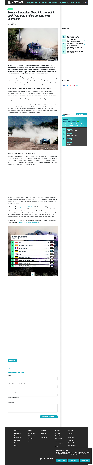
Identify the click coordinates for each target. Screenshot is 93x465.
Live (32, 2)
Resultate (38, 2)
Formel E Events (80, 114)
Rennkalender (71, 442)
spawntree (30, 441)
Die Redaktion (17, 433)
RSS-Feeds (57, 433)
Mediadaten (44, 437)
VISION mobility (31, 435)
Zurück (13, 360)
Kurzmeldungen (58, 438)
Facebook (64, 85)
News (28, 2)
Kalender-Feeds (72, 445)
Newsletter (77, 85)
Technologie (71, 437)
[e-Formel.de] (15, 2)
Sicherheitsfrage (12, 392)
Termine (56, 446)
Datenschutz (17, 442)
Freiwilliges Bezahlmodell (17, 436)
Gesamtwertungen (59, 443)
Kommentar (11, 402)
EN (86, 2)
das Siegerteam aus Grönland (24, 207)
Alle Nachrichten (58, 435)
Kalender (44, 2)
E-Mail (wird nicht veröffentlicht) (16, 384)
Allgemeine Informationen (71, 434)
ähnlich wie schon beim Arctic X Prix (17, 97)
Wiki (60, 2)
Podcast (78, 2)
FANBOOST (70, 440)
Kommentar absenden (48, 416)
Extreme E (65, 2)
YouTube (70, 85)
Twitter (67, 85)
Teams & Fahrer (53, 2)
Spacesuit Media (31, 433)
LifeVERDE (30, 438)
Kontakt (16, 445)
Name (10, 375)
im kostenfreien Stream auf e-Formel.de (28, 222)
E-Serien (72, 2)
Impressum (17, 440)
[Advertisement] (33, 180)
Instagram (74, 85)
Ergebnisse (57, 441)
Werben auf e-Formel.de (44, 434)
